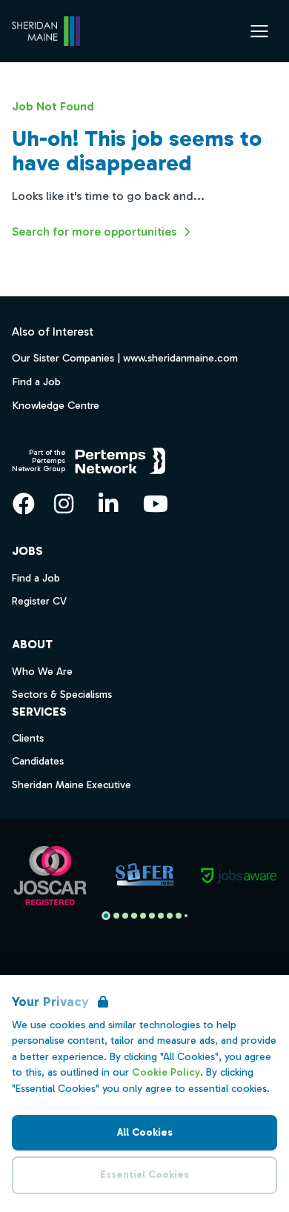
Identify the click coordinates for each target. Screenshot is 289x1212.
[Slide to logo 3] (134, 916)
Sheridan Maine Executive (71, 785)
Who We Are (42, 671)
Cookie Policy (166, 1072)
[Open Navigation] (259, 31)
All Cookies (145, 1132)
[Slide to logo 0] (106, 915)
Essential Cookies (144, 1174)
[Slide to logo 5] (152, 916)
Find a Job (36, 381)
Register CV (39, 601)
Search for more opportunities (94, 231)
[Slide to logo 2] (125, 916)
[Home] (46, 31)
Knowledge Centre (55, 405)
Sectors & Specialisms (62, 694)
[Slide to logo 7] (170, 916)
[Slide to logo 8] (179, 916)
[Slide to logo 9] (186, 915)
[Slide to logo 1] (116, 916)
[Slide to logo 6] (161, 916)
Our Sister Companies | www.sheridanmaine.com (125, 357)
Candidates (38, 761)
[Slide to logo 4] (143, 916)
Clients (28, 738)
